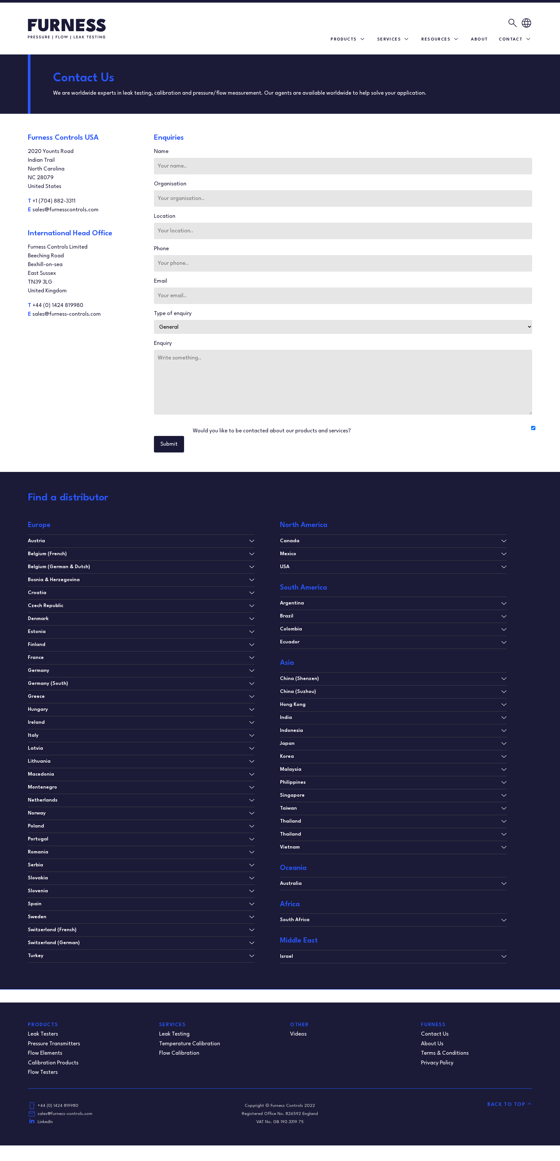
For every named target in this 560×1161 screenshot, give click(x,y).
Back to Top (506, 1104)
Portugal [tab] (38, 839)
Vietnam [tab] (290, 847)
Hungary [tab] (38, 709)
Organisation (170, 184)
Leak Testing (174, 1034)
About (479, 39)
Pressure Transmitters (54, 1044)
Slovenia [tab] (38, 891)
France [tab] (36, 657)
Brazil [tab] (286, 616)
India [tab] (286, 717)
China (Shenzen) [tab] (299, 678)
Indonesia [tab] (291, 730)
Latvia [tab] (35, 748)
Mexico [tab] (288, 554)
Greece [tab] (36, 696)
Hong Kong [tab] (293, 704)
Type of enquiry (173, 313)
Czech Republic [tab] (45, 606)
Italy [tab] (33, 735)
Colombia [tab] (291, 629)
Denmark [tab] (38, 618)
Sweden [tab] (37, 917)
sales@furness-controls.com (65, 1114)
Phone (161, 249)
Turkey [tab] (35, 956)
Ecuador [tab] (289, 642)
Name (161, 151)
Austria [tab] (36, 541)
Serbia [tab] (35, 865)
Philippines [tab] (293, 782)
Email (160, 281)
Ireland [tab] (36, 722)
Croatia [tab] (37, 593)
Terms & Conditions (445, 1053)
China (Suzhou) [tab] (298, 691)
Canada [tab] (289, 541)
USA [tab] (284, 567)
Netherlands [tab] (42, 800)
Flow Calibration (179, 1053)
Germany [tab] (38, 670)
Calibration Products (53, 1063)
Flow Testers (43, 1072)
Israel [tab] (286, 956)
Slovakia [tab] (38, 878)
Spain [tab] (34, 904)
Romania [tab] (38, 852)
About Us (432, 1044)
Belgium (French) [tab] (47, 554)
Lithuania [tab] (39, 761)
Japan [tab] (287, 743)
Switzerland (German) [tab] (54, 943)
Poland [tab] (36, 826)
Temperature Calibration (189, 1044)
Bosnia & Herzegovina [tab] (54, 580)
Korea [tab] (287, 756)
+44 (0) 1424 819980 (58, 1106)
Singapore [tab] (292, 795)
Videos (298, 1034)
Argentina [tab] (292, 603)
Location (164, 216)
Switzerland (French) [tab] (52, 930)
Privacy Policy (437, 1063)
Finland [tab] (36, 644)
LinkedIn (45, 1122)
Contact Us (435, 1034)
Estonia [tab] (37, 631)
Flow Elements (45, 1053)
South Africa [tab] (294, 920)
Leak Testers (43, 1034)
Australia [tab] (291, 883)
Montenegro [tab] (42, 787)
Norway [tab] (37, 813)
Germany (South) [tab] (48, 683)
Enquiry (163, 343)
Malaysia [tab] (290, 769)
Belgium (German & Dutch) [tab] (59, 567)
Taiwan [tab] (288, 808)
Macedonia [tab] (41, 774)
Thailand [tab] (290, 821)
